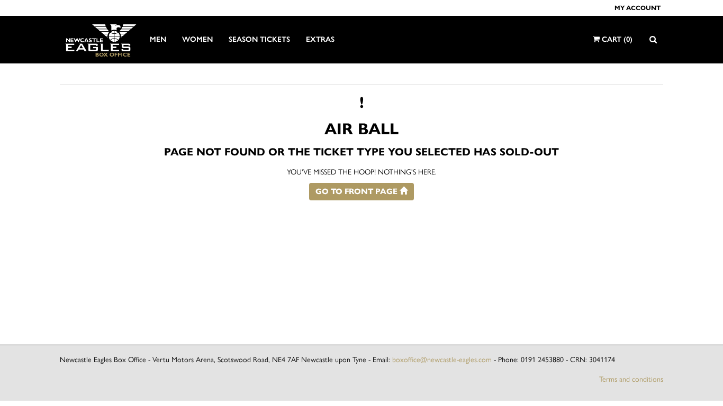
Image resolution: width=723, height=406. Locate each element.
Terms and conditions (631, 379)
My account (637, 8)
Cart (616, 39)
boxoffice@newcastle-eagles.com (442, 359)
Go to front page (357, 191)
